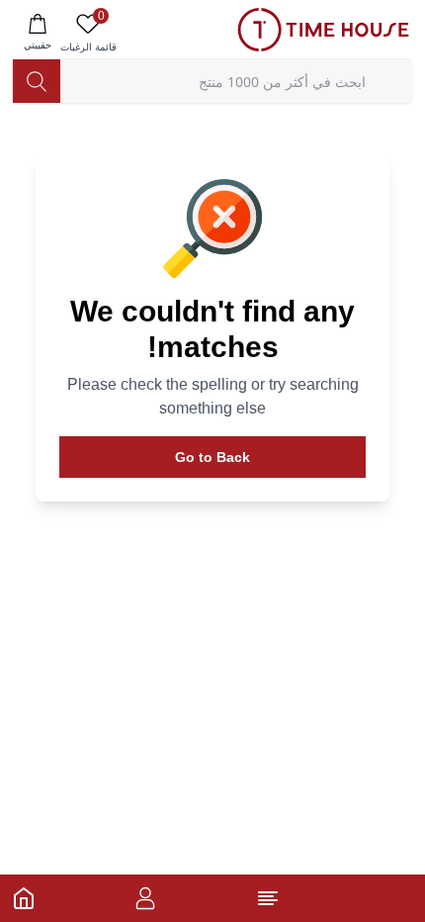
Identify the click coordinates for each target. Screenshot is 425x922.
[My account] (145, 898)
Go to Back (212, 457)
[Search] (36, 81)
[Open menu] (268, 898)
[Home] (24, 898)
